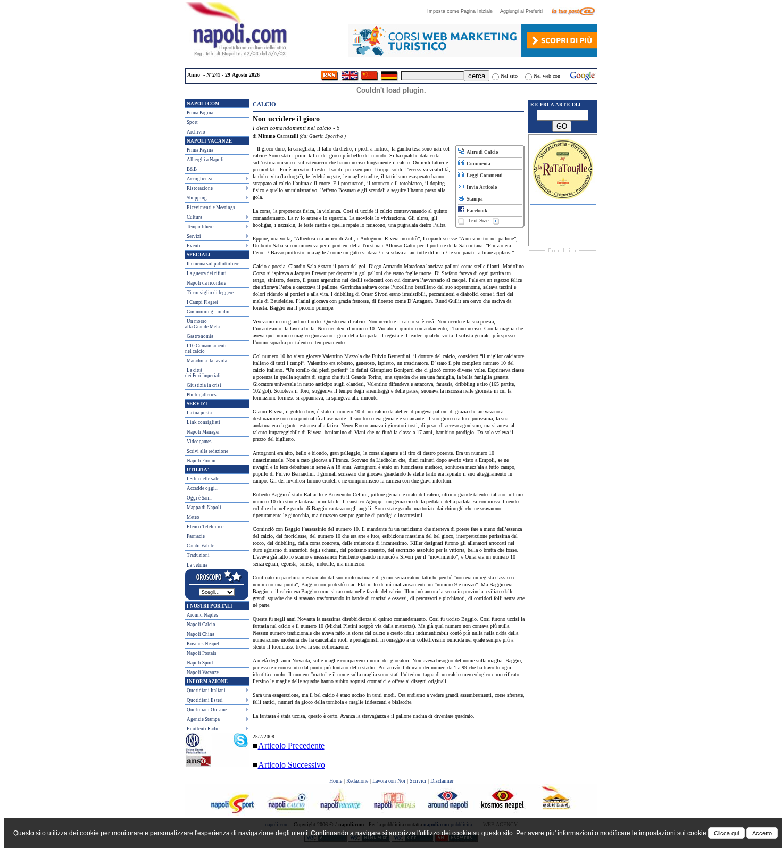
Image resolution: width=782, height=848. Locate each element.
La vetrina (197, 565)
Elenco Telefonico (205, 526)
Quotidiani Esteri (205, 700)
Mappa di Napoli (204, 507)
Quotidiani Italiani (206, 690)
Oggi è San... (199, 498)
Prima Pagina (200, 112)
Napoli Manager (203, 432)
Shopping (197, 198)
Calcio (264, 104)
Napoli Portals (202, 653)
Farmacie (196, 536)
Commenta (477, 164)
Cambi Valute (200, 545)
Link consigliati (203, 422)
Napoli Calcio (201, 624)
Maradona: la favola (207, 360)
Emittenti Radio (203, 728)
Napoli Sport (200, 663)
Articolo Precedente (291, 745)
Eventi (194, 245)
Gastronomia (200, 336)
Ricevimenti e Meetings (211, 207)
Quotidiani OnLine (207, 709)
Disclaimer (441, 781)
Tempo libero (200, 226)
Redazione (357, 781)
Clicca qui (726, 833)
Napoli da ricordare (206, 283)
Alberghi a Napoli (205, 159)
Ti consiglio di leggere (210, 292)
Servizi (194, 236)
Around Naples (202, 615)
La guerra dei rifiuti (207, 273)
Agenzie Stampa (203, 719)
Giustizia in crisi (204, 385)
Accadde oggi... (202, 488)
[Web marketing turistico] (472, 54)
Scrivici (418, 781)
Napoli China (200, 634)
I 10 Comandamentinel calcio (206, 348)
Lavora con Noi (388, 781)
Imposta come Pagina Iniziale (463, 11)
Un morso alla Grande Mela (202, 324)
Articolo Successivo (291, 764)
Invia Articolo (480, 187)
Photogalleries (202, 394)
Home (335, 781)
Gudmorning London (209, 311)
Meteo (193, 517)
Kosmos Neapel (203, 643)
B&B (192, 169)
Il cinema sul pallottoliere (213, 264)
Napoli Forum (201, 460)
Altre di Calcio (481, 152)
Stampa (473, 199)
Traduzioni (198, 555)
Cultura (194, 217)
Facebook (475, 210)
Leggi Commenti (483, 175)
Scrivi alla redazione (207, 451)
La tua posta (199, 412)
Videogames (199, 441)
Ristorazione (200, 188)
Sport (192, 122)
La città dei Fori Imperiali (203, 373)
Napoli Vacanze (203, 672)
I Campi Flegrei (202, 302)
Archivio (196, 132)
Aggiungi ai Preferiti (524, 11)
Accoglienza (199, 178)
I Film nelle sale (203, 478)
